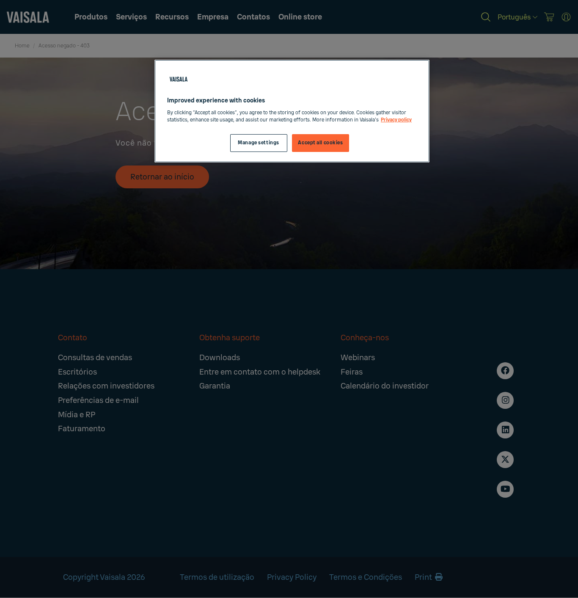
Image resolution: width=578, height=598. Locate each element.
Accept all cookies (320, 143)
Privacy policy (396, 120)
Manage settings (258, 143)
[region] (291, 111)
